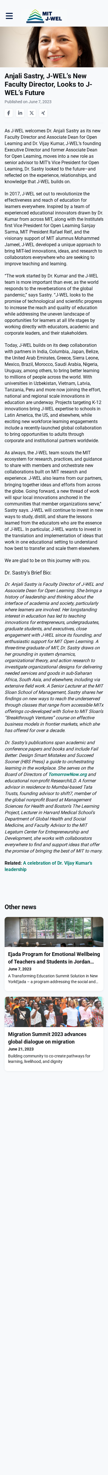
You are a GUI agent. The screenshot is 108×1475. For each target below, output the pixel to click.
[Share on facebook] (9, 113)
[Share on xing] (43, 113)
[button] (9, 16)
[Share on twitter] (32, 113)
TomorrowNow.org (67, 774)
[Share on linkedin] (20, 113)
